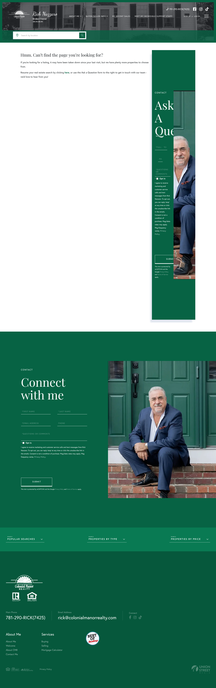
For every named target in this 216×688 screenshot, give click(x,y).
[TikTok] (140, 617)
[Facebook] (130, 617)
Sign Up (187, 16)
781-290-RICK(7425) (179, 9)
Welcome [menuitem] (10, 645)
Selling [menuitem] (44, 645)
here (67, 72)
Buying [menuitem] (44, 641)
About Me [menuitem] (74, 16)
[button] (82, 35)
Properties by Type (103, 539)
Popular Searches (21, 539)
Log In (197, 16)
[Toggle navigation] (206, 16)
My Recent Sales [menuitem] (121, 16)
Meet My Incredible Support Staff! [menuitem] (154, 16)
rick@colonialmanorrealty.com (87, 617)
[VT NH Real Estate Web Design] (201, 669)
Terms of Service (163, 274)
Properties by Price (186, 539)
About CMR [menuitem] (11, 650)
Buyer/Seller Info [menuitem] (96, 16)
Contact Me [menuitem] (12, 654)
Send (170, 259)
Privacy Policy (164, 272)
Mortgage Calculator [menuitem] (51, 650)
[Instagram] (135, 617)
